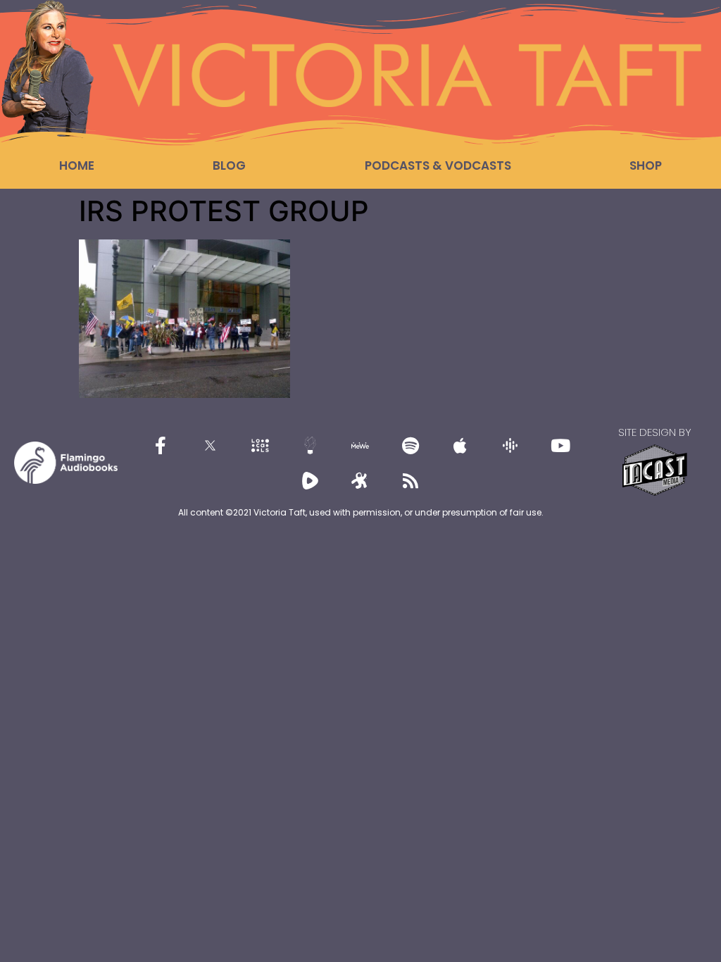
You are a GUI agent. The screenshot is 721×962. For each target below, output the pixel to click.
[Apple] (460, 445)
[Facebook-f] (160, 445)
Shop (645, 165)
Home (76, 165)
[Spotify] (410, 445)
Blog (229, 165)
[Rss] (410, 480)
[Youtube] (560, 445)
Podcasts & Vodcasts (438, 165)
